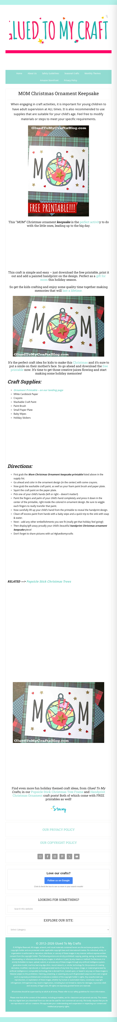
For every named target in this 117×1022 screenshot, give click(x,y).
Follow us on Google (59, 880)
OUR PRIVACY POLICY (59, 829)
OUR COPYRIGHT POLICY (58, 843)
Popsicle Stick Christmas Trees (48, 581)
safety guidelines (80, 992)
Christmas (80, 362)
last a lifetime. (72, 290)
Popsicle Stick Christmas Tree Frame (57, 792)
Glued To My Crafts (58, 30)
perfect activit (89, 222)
